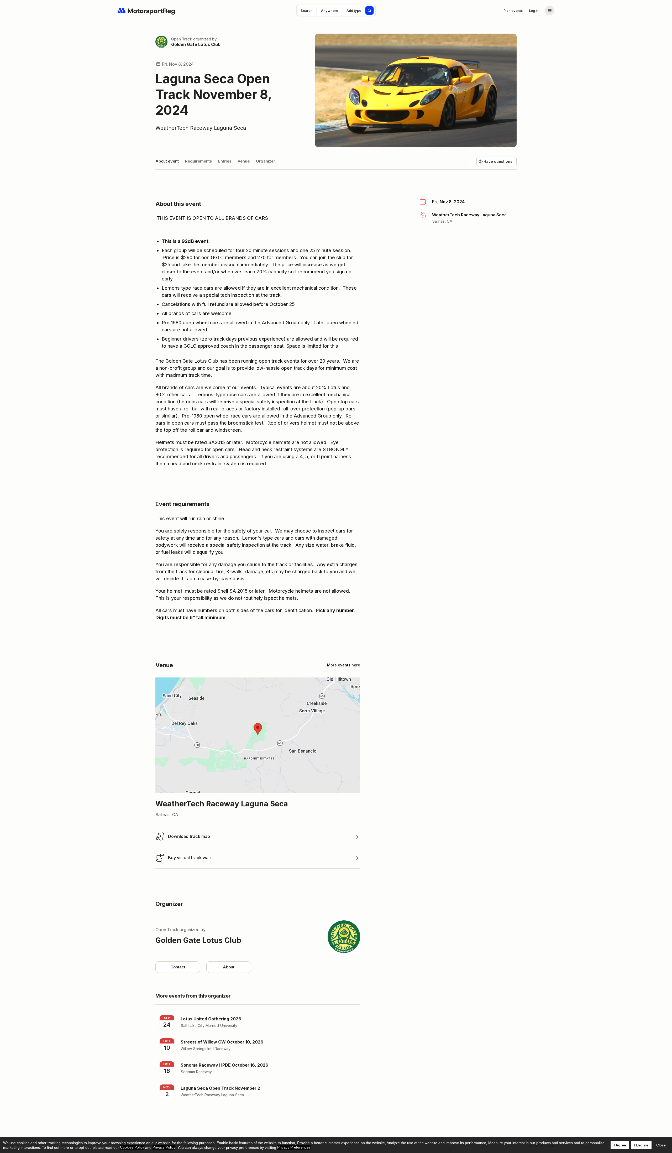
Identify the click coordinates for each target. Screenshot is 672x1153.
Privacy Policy (164, 1147)
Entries (224, 161)
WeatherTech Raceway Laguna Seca (200, 128)
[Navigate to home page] (146, 10)
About (228, 966)
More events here (343, 665)
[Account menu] (549, 10)
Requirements (198, 161)
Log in (534, 10)
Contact (177, 966)
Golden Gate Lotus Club (195, 44)
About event (167, 161)
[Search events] (369, 10)
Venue (244, 161)
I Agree (620, 1145)
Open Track (181, 38)
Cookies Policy (132, 1147)
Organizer (265, 161)
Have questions (498, 161)
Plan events (513, 10)
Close (661, 1145)
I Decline (641, 1145)
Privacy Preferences (294, 1147)
